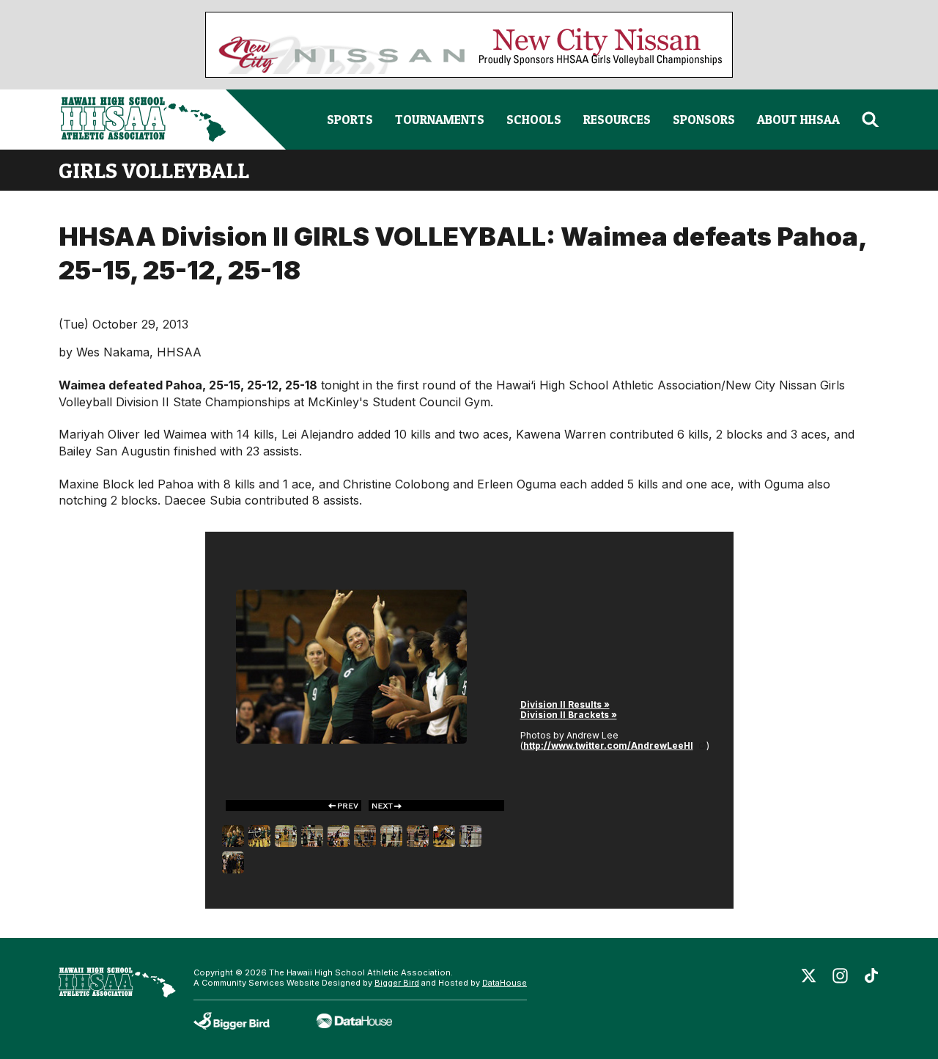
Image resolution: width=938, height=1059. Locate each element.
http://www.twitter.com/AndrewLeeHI (608, 745)
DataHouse (504, 983)
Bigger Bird (396, 983)
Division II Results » (565, 704)
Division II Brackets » (568, 714)
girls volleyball (154, 170)
